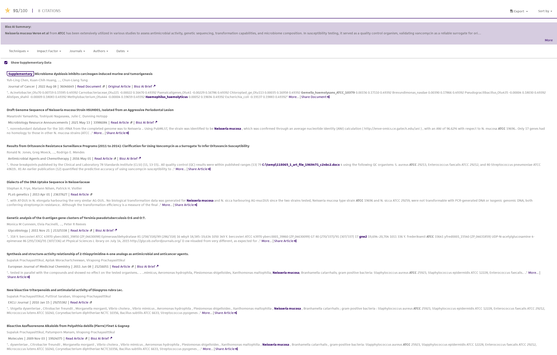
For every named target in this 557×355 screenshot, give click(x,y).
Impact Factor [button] (47, 51)
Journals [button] (75, 51)
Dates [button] (121, 51)
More (293, 97)
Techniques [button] (17, 51)
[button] (546, 11)
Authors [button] (99, 51)
